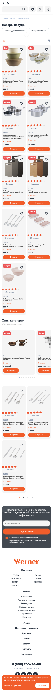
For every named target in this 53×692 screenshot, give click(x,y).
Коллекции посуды (26, 610)
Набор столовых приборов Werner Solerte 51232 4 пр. (13, 477)
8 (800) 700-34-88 (26, 664)
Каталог (13, 18)
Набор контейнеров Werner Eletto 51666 (38, 245)
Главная (5, 18)
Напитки (27, 617)
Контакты (26, 649)
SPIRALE (15, 586)
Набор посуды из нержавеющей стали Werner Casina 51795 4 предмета (13, 137)
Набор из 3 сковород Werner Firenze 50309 (16, 359)
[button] (19, 377)
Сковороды (26, 597)
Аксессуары (26, 603)
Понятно (42, 686)
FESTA (15, 582)
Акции (27, 623)
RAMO (38, 575)
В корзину (13, 93)
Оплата (26, 639)
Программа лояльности (26, 628)
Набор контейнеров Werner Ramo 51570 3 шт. (38, 82)
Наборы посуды (26, 607)
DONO (38, 579)
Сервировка (26, 614)
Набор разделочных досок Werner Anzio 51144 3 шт (38, 191)
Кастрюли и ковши (26, 600)
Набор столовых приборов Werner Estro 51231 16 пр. (38, 423)
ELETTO (38, 582)
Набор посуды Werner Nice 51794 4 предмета (38, 136)
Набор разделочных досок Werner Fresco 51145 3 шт (13, 191)
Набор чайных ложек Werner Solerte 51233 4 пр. (13, 245)
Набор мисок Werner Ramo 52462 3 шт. (13, 82)
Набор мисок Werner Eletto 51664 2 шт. (13, 299)
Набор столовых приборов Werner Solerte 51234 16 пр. (13, 423)
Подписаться (27, 531)
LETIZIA (15, 575)
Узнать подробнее (12, 686)
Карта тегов (26, 654)
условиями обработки (29, 538)
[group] (9, 71)
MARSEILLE (15, 579)
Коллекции (26, 570)
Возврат (26, 644)
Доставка (26, 633)
